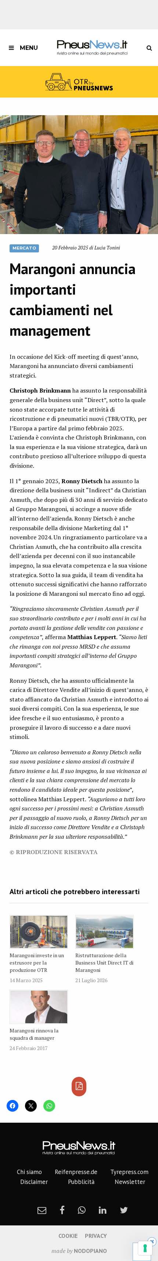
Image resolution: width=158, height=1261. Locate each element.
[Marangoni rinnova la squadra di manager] (39, 1007)
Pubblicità (81, 1182)
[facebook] (62, 1210)
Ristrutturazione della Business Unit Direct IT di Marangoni (104, 962)
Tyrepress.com (129, 1172)
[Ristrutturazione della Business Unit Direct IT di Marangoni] (104, 932)
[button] (79, 174)
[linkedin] (103, 1210)
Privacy (96, 1235)
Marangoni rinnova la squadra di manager (34, 1034)
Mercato (24, 248)
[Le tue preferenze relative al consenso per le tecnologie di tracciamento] (145, 1248)
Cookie (68, 1235)
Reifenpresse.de (76, 1172)
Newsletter (130, 1182)
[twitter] (124, 1210)
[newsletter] (41, 1210)
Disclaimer (34, 1182)
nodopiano (90, 1250)
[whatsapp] (82, 1210)
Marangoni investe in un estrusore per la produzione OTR (37, 962)
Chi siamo (29, 1172)
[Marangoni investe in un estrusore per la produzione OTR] (39, 932)
